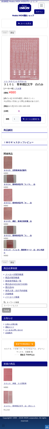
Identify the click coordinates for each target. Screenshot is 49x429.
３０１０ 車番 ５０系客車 (15, 383)
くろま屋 (17, 88)
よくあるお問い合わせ (14, 330)
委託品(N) (9, 287)
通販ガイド (9, 327)
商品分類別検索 (12, 277)
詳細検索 (9, 293)
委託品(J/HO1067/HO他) (16, 284)
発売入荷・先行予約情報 (16, 290)
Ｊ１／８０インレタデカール (15, 81)
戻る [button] (12, 32)
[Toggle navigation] (3, 425)
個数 (7, 119)
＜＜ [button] (5, 32)
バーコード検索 (12, 297)
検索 (7, 310)
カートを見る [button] (25, 23)
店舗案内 (8, 333)
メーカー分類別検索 (14, 274)
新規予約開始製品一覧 (24, 344)
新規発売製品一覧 (13, 281)
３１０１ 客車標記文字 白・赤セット (19, 406)
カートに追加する (31, 119)
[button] (39, 11)
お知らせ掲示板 (11, 324)
